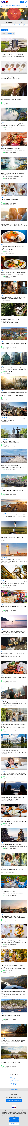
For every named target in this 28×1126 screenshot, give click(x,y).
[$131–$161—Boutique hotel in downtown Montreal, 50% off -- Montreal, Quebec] (14, 409)
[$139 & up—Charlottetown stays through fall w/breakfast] (14, 505)
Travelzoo (4, 2)
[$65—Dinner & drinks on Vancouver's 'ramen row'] (14, 810)
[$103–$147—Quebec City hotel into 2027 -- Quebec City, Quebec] (14, 431)
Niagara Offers (13, 1081)
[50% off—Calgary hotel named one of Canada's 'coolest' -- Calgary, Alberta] (14, 572)
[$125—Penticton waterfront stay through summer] (14, 621)
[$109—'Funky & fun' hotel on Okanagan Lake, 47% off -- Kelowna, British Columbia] (14, 596)
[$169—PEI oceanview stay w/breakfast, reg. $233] (14, 480)
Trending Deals (13, 1078)
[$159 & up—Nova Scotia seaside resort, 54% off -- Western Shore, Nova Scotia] (14, 456)
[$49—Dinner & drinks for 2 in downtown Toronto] (14, 287)
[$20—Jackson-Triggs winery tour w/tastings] (14, 214)
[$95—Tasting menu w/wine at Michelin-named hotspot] (14, 236)
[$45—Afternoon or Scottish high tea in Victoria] (14, 931)
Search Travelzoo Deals (14, 5)
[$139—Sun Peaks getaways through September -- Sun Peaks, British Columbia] (14, 692)
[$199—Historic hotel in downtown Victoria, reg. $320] (14, 859)
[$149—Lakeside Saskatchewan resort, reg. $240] (14, 527)
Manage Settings (14, 1123)
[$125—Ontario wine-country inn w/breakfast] (14, 89)
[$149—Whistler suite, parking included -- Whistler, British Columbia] (14, 741)
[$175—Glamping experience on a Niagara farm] (14, 45)
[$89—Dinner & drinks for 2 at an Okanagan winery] (14, 667)
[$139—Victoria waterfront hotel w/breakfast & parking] (14, 955)
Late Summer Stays (14, 1080)
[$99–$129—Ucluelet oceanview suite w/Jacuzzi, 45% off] (14, 1030)
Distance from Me (8, 33)
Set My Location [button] (14, 1089)
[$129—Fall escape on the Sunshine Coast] (14, 1005)
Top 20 (11, 1077)
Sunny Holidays (13, 1083)
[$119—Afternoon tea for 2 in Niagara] (14, 189)
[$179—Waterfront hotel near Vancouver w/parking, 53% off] (14, 714)
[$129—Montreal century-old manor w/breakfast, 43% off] (14, 383)
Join (22, 1)
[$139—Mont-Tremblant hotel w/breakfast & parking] (14, 333)
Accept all (14, 1118)
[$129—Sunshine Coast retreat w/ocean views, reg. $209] (14, 982)
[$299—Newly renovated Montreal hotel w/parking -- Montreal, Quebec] (14, 358)
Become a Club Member (14, 1100)
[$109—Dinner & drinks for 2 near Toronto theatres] (14, 262)
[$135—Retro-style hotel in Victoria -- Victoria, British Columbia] (14, 882)
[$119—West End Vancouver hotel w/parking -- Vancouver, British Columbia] (14, 835)
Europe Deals (13, 1084)
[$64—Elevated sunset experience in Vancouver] (14, 788)
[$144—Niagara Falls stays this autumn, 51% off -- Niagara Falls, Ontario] (14, 114)
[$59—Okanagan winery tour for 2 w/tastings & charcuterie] (14, 643)
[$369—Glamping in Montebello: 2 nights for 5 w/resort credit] (14, 309)
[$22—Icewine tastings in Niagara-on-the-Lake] (14, 67)
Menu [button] (26, 2)
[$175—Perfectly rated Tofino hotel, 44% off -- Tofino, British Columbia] (14, 1052)
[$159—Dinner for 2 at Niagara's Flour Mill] (14, 139)
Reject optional (14, 1121)
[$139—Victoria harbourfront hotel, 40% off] (14, 906)
